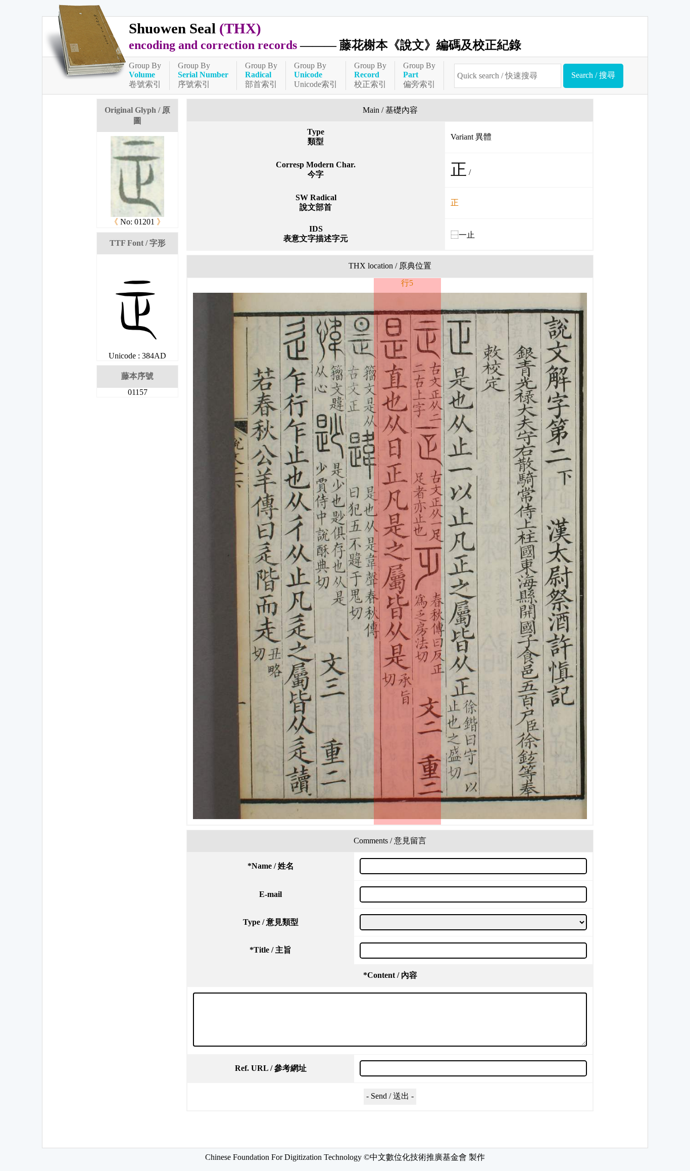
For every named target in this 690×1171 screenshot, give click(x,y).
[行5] (390, 556)
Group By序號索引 (203, 74)
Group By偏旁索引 (419, 74)
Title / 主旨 (270, 949)
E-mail (270, 894)
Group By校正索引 (370, 74)
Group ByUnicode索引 (315, 74)
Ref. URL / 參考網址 (271, 1068)
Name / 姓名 (271, 866)
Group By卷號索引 (145, 74)
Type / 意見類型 (271, 922)
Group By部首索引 (261, 74)
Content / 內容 (390, 975)
